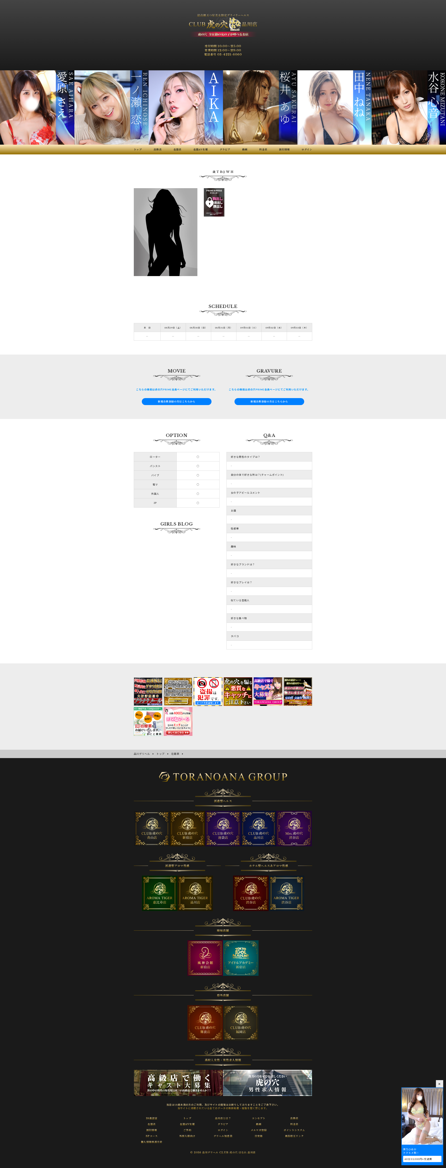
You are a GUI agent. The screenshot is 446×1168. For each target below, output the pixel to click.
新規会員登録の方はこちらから (176, 401)
